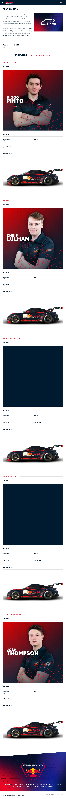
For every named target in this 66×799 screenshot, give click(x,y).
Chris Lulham (16, 786)
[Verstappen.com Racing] (9, 2)
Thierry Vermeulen (55, 784)
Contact (51, 786)
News (15, 784)
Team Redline (30, 784)
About (22, 784)
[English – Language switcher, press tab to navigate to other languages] (61, 3)
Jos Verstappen (42, 784)
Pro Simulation (28, 786)
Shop (36, 786)
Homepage (8, 784)
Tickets (43, 786)
